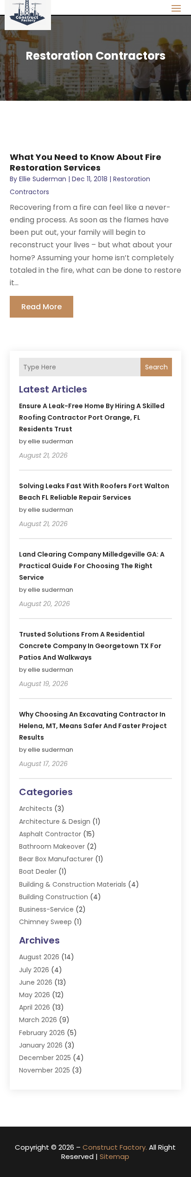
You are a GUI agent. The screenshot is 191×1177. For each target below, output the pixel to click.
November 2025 (44, 1070)
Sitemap (114, 1156)
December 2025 (45, 1057)
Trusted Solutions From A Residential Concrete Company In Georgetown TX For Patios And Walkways (90, 646)
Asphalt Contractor (50, 834)
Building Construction (53, 896)
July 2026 (34, 970)
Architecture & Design (54, 821)
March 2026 (38, 1019)
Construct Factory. (115, 1147)
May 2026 (34, 994)
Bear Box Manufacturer (56, 859)
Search (156, 367)
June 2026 (35, 982)
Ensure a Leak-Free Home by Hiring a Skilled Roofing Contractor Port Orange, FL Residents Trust (92, 417)
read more (41, 306)
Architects (35, 808)
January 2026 (41, 1045)
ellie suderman (42, 179)
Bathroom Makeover (52, 846)
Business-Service (46, 909)
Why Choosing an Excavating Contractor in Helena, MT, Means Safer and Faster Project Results (93, 726)
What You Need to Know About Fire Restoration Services (85, 162)
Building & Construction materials (72, 884)
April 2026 (34, 1007)
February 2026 (42, 1032)
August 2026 (39, 957)
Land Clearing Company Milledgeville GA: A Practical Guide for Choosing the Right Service (92, 566)
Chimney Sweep (45, 921)
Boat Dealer (38, 871)
